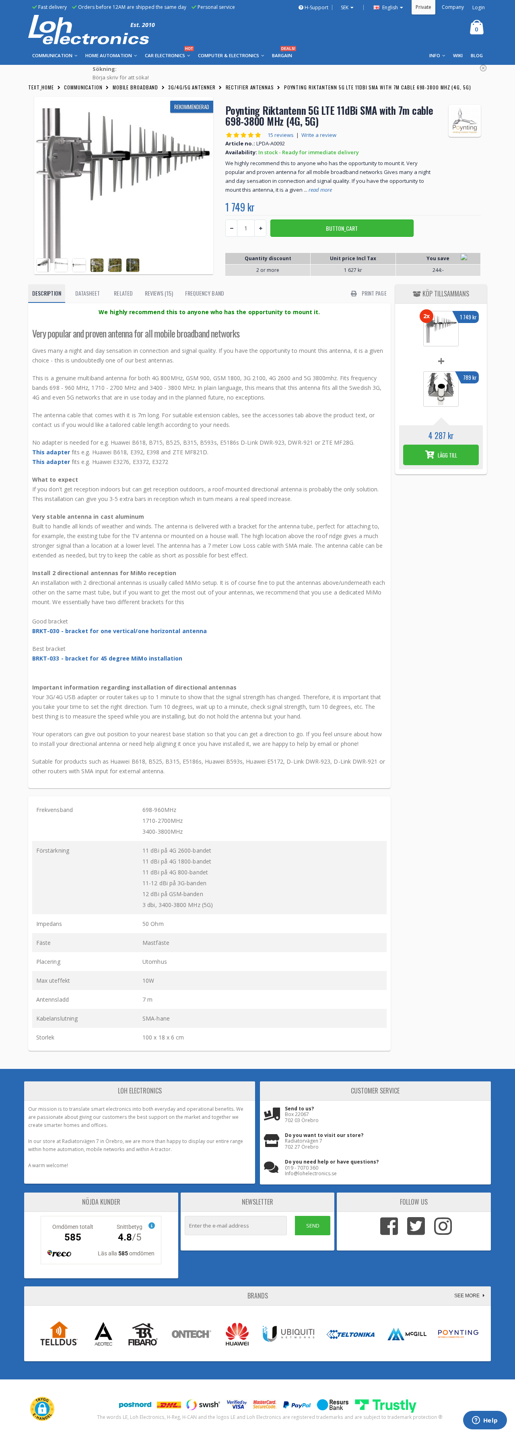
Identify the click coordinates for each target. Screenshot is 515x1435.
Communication (83, 87)
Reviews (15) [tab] (159, 293)
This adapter (51, 452)
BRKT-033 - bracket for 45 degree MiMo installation (107, 658)
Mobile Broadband (135, 87)
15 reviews (281, 135)
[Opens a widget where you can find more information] (485, 1421)
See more (467, 1295)
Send (312, 1225)
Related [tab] (123, 293)
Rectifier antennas (250, 87)
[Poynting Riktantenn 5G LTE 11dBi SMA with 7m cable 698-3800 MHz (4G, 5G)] (123, 185)
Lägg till (447, 455)
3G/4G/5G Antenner (191, 87)
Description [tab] (46, 293)
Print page (373, 293)
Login (478, 7)
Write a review (318, 135)
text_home (41, 87)
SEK (344, 7)
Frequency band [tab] (204, 293)
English (389, 7)
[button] (42, 1409)
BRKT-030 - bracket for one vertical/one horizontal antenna (119, 631)
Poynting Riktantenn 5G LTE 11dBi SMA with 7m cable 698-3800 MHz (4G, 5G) (377, 87)
